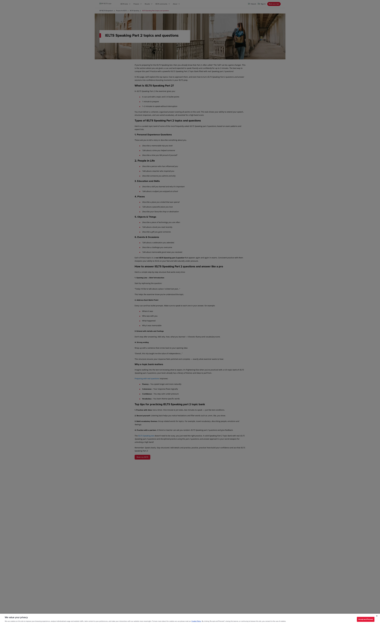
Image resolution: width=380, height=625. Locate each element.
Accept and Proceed (365, 619)
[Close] (377, 616)
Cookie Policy (196, 621)
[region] (190, 619)
